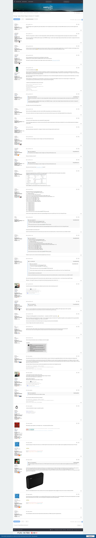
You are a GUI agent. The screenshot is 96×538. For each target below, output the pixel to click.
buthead (15, 410)
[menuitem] (49, 2)
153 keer (19, 417)
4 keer (21, 296)
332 (18, 139)
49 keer (19, 142)
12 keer (19, 470)
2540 (19, 36)
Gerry (15, 117)
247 (18, 340)
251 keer (15, 39)
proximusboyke (17, 72)
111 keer (19, 131)
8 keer (23, 121)
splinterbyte (16, 33)
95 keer (15, 360)
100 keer (15, 153)
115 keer (19, 436)
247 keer (19, 154)
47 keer (15, 416)
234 (18, 358)
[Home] (48, 8)
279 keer (15, 435)
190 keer (15, 141)
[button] (75, 19)
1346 (19, 381)
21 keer (15, 28)
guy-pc (15, 355)
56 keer (15, 331)
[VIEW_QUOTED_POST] (36, 96)
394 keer (19, 79)
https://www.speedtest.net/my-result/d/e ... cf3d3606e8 (43, 430)
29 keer (19, 453)
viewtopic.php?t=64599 (55, 60)
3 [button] (79, 19)
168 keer (15, 78)
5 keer (19, 122)
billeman (15, 45)
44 (18, 468)
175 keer (15, 98)
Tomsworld (16, 148)
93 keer (15, 294)
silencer (15, 93)
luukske (15, 136)
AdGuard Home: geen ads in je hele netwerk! (32, 386)
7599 (19, 76)
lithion (15, 126)
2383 (19, 162)
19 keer (15, 452)
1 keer (21, 132)
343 (18, 329)
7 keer (23, 130)
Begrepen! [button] (90, 536)
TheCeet (15, 289)
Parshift (15, 465)
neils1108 (30, 462)
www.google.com (39, 167)
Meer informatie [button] (34, 536)
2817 (19, 151)
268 (18, 48)
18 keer (19, 332)
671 (18, 451)
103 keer (19, 99)
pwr (15, 326)
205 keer (19, 295)
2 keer (21, 40)
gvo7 (15, 337)
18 (18, 120)
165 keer (19, 61)
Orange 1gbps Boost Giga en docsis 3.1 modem (26, 16)
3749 (19, 432)
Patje (15, 428)
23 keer (19, 29)
